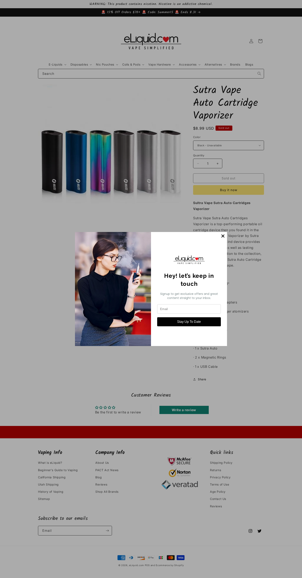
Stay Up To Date (189, 321)
